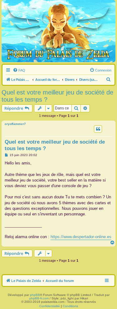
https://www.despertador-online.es (81, 236)
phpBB (35, 295)
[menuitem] (19, 70)
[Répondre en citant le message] (98, 129)
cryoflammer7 (15, 124)
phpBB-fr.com (39, 298)
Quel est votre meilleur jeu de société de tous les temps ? (57, 96)
